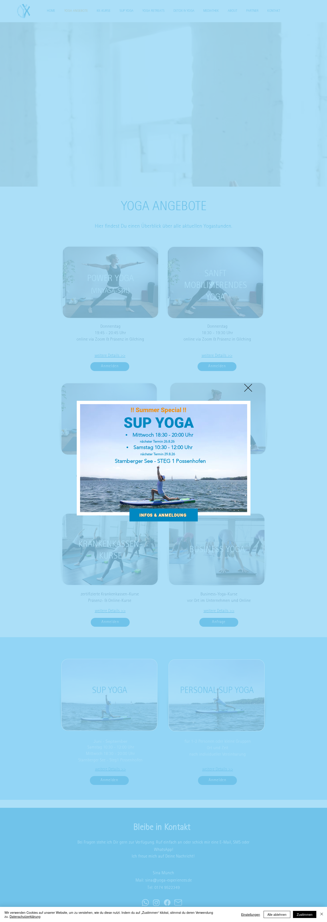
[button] (248, 388)
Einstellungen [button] (250, 914)
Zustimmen (305, 914)
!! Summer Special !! (158, 410)
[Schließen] (321, 914)
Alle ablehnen (277, 914)
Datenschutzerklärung (25, 916)
